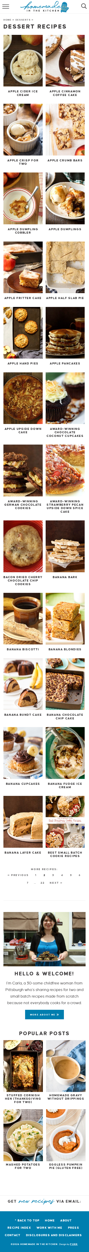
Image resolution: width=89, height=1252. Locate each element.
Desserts (23, 20)
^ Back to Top (27, 1220)
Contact (12, 1235)
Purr (74, 1244)
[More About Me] (44, 939)
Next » (56, 882)
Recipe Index (19, 1227)
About (66, 1220)
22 (42, 882)
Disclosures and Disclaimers (54, 1235)
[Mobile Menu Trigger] (6, 7)
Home (7, 20)
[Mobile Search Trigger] (83, 7)
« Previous (18, 875)
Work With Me (50, 1227)
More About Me (43, 1014)
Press (73, 1227)
